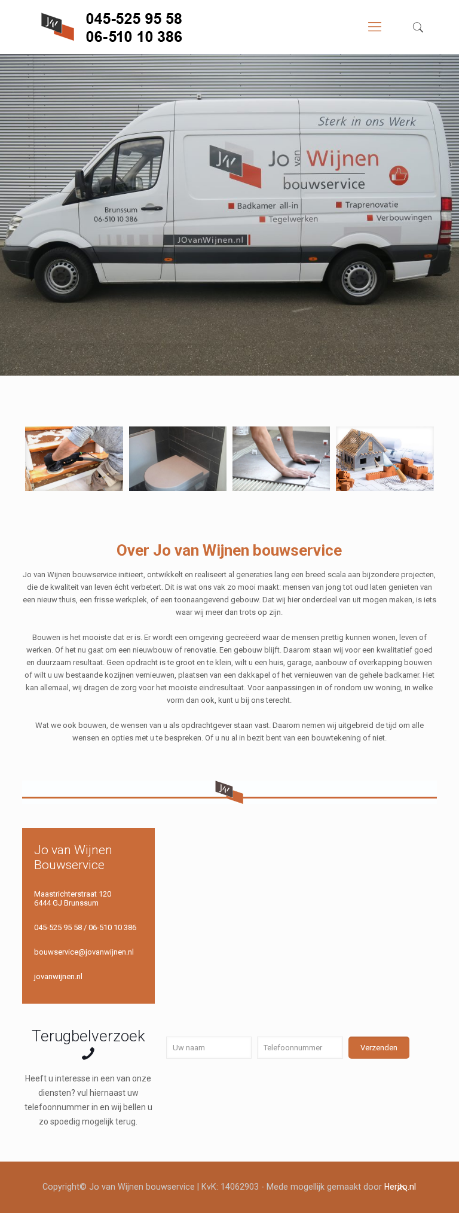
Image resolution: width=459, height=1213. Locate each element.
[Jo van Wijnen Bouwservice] (121, 27)
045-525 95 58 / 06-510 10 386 (85, 927)
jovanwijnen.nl (58, 976)
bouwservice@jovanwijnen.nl (84, 951)
